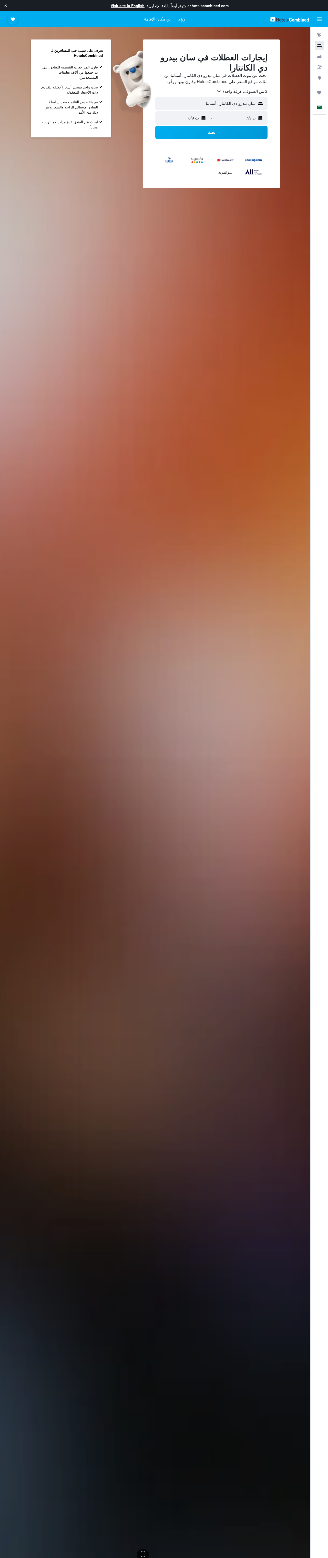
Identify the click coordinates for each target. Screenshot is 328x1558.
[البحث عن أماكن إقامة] (319, 46)
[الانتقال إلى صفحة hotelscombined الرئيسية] (290, 19)
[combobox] (242, 91)
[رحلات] (319, 92)
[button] (5, 5)
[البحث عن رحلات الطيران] (319, 35)
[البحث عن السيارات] (319, 56)
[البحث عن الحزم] (319, 67)
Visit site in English (128, 5)
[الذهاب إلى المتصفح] (319, 78)
